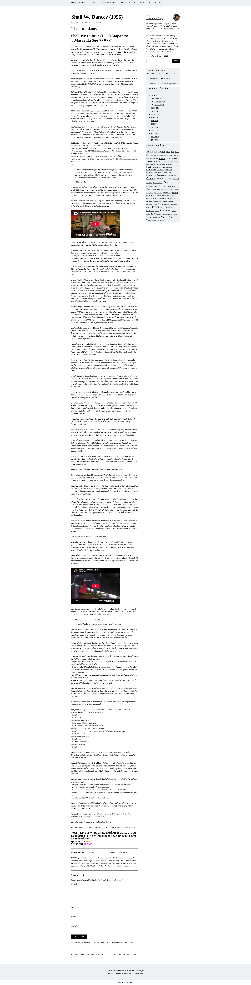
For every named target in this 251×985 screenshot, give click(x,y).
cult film (149, 183)
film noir (169, 189)
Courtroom (169, 178)
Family (149, 189)
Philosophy (170, 201)
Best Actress (123, 858)
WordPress (130, 982)
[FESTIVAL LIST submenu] (152, 2)
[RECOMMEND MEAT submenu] (117, 2)
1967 (178, 155)
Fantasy (156, 189)
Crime (176, 178)
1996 (81, 858)
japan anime (150, 196)
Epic (160, 186)
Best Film (119, 861)
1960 (158, 155)
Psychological (158, 207)
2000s (162, 158)
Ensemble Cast (152, 186)
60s (168, 151)
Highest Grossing (158, 193)
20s (151, 151)
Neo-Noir (176, 198)
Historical (167, 193)
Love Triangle (164, 196)
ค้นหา (176, 61)
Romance (165, 210)
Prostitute (148, 207)
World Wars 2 (161, 220)
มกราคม (159, 105)
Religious (169, 207)
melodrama (172, 195)
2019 (154, 127)
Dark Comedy (96, 863)
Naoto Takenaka (81, 866)
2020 (154, 124)
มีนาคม (158, 98)
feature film (93, 852)
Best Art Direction (168, 164)
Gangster (176, 189)
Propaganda (173, 204)
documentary (158, 183)
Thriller (164, 217)
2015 (154, 140)
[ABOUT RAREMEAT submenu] (86, 2)
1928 (152, 155)
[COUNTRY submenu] (98, 2)
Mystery (170, 199)
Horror (175, 192)
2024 (154, 111)
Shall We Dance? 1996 (109, 866)
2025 (155, 108)
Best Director (101, 861)
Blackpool (81, 863)
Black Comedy (171, 175)
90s (85, 858)
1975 (157, 159)
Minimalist (149, 198)
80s (177, 151)
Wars (148, 220)
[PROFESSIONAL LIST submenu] (137, 2)
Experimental (171, 186)
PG (122, 852)
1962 (161, 155)
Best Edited (110, 861)
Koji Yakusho (125, 863)
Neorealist (149, 201)
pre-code (166, 204)
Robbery (157, 211)
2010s (168, 158)
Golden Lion (149, 193)
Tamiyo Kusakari (124, 866)
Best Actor (114, 858)
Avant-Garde (174, 162)
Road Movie (150, 211)
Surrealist (174, 214)
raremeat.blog (154, 18)
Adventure (150, 161)
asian (86, 852)
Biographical (161, 175)
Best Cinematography (87, 861)
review (126, 852)
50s (163, 151)
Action (174, 159)
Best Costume (167, 167)
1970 (147, 159)
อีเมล (73, 917)
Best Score (127, 861)
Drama (104, 863)
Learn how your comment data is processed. (117, 942)
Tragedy (172, 217)
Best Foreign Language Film (154, 172)
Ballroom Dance (104, 858)
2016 (155, 137)
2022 (155, 118)
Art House (166, 162)
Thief (159, 217)
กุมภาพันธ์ (160, 102)
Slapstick (158, 214)
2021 (154, 121)
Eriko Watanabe (114, 863)
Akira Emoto (92, 858)
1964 (168, 155)
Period (164, 201)
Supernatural (166, 214)
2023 (154, 114)
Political (160, 204)
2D (147, 152)
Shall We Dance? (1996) (97, 17)
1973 (154, 159)
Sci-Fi (153, 214)
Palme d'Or (157, 201)
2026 (154, 95)
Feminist (163, 189)
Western (153, 220)
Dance (88, 863)
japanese (112, 852)
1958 (155, 155)
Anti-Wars (159, 162)
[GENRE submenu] (161, 2)
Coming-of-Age (161, 178)
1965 (171, 155)
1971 (151, 159)
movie (118, 852)
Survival (148, 217)
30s (155, 151)
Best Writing (151, 175)
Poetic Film (149, 204)
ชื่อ (72, 907)
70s (172, 151)
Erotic (164, 186)
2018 (154, 130)
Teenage (154, 217)
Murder (155, 198)
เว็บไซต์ (74, 926)
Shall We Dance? (93, 866)
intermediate (103, 852)
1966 (175, 155)
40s (159, 152)
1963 (164, 155)
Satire (174, 211)
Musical (162, 198)
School (148, 214)
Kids (157, 196)
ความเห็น (75, 884)
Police (155, 204)
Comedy (150, 178)
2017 (155, 134)
